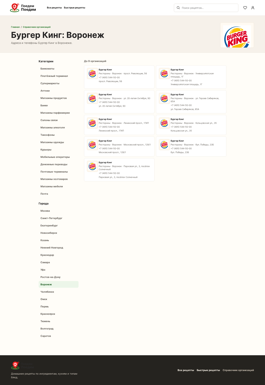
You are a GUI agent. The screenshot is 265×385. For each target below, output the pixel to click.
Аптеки (45, 90)
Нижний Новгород (51, 247)
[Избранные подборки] (245, 7)
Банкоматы (47, 68)
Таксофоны (47, 134)
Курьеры (45, 149)
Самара (45, 262)
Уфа (42, 269)
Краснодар (47, 254)
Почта (44, 193)
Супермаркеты (49, 83)
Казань (44, 240)
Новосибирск (48, 232)
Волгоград (47, 328)
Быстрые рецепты (74, 7)
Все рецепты (54, 7)
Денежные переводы (53, 164)
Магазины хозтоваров (54, 179)
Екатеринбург (49, 225)
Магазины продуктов (53, 98)
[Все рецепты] (252, 7)
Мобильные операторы (55, 156)
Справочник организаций (37, 27)
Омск (43, 299)
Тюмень (45, 321)
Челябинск (47, 291)
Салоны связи (49, 120)
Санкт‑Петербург (51, 218)
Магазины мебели (51, 186)
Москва (45, 210)
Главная (15, 27)
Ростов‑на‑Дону (50, 277)
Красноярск (47, 313)
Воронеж (46, 284)
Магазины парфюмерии (55, 112)
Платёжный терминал (54, 75)
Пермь (44, 306)
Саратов (45, 335)
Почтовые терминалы (54, 171)
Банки (44, 105)
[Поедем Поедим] (26, 8)
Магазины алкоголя (52, 127)
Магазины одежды (52, 142)
